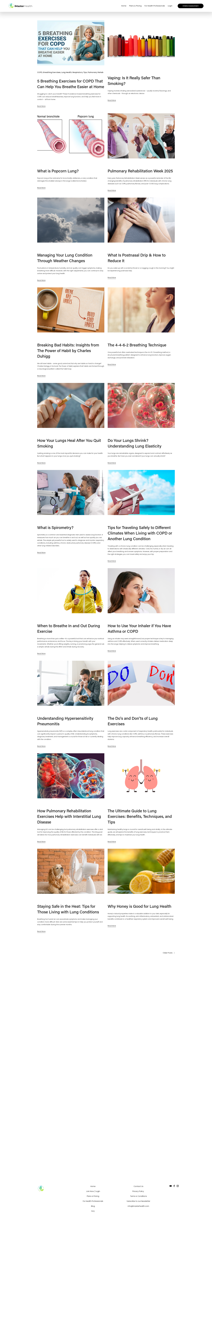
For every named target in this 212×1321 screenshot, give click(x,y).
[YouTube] (170, 1186)
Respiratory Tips (79, 72)
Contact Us (138, 1186)
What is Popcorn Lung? (58, 170)
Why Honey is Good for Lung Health (139, 906)
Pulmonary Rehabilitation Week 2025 (140, 170)
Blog (93, 1206)
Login (170, 6)
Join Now (90, 1191)
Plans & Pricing (135, 6)
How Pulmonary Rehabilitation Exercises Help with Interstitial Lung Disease (69, 816)
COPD (40, 72)
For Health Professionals (155, 6)
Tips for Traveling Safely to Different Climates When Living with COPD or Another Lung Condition (140, 533)
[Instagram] (178, 1186)
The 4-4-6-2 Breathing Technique (137, 344)
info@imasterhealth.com (138, 1206)
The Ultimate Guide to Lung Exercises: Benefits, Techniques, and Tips (140, 816)
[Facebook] (174, 1186)
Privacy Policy (138, 1191)
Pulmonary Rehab (95, 72)
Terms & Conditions (138, 1196)
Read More (41, 106)
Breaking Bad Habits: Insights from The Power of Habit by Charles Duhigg (68, 350)
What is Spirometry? (55, 527)
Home (123, 6)
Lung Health (66, 72)
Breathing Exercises (52, 72)
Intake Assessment (191, 6)
